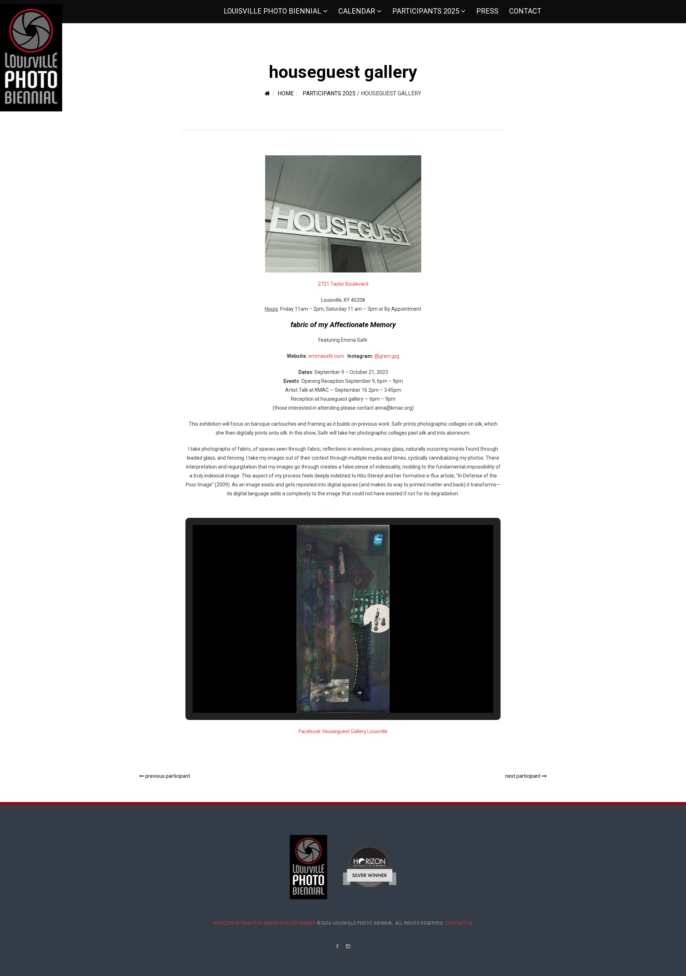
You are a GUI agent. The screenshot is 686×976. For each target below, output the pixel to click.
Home (286, 93)
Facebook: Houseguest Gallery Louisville (343, 731)
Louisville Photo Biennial (272, 11)
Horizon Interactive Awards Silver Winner (265, 923)
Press (487, 11)
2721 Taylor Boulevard (343, 284)
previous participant (167, 776)
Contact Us (459, 923)
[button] (326, 692)
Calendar (356, 11)
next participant (523, 776)
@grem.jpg (386, 356)
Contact (525, 11)
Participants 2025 (425, 11)
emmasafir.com (326, 356)
